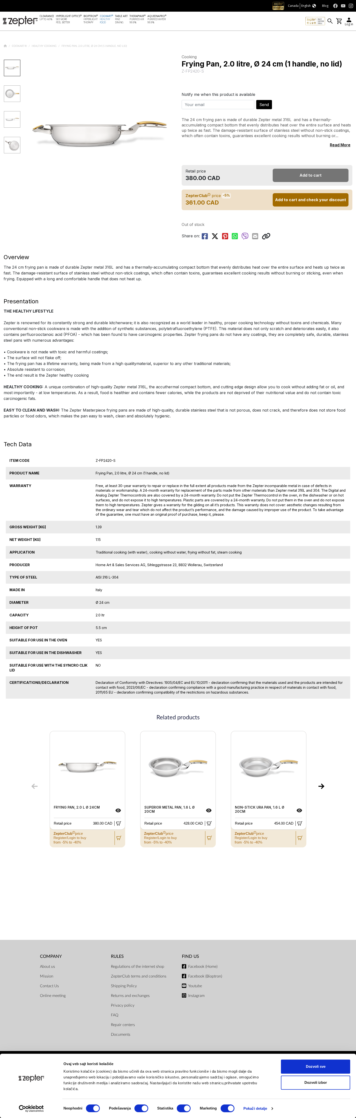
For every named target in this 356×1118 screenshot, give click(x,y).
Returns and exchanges (130, 996)
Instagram (196, 996)
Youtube (195, 986)
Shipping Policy (124, 986)
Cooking (189, 56)
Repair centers (123, 1025)
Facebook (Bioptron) (205, 976)
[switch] (141, 1108)
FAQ (114, 1015)
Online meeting (53, 996)
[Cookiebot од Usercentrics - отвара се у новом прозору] (31, 1108)
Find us (190, 956)
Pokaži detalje (255, 1108)
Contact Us (49, 986)
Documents (120, 1034)
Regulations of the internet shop (137, 967)
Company (51, 956)
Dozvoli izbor (315, 1082)
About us (47, 967)
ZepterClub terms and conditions (138, 976)
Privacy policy (122, 1005)
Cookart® (20, 46)
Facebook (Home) (202, 967)
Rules (117, 956)
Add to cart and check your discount (310, 199)
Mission (46, 976)
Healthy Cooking (44, 46)
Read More (340, 144)
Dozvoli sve (315, 1066)
